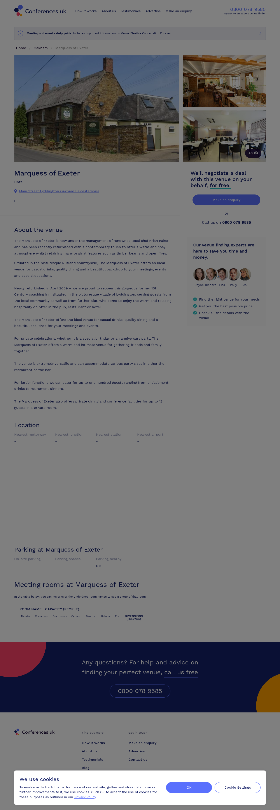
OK (189, 787)
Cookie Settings (237, 787)
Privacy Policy (85, 797)
